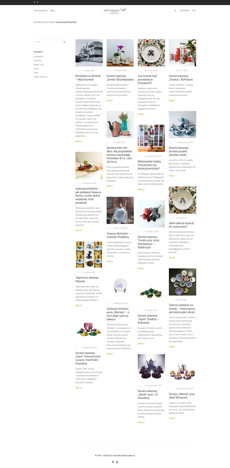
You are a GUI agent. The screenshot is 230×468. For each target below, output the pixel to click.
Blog (52, 11)
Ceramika (37, 61)
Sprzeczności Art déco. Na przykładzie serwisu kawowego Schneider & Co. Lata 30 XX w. (119, 155)
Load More (135, 437)
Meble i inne (39, 65)
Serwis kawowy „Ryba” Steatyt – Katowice (148, 319)
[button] (64, 42)
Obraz (36, 69)
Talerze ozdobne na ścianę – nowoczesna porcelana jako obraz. (182, 309)
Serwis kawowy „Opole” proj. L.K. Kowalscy (148, 395)
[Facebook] (34, 2)
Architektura (38, 57)
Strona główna (40, 11)
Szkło (36, 73)
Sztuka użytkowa (40, 77)
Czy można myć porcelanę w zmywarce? (147, 80)
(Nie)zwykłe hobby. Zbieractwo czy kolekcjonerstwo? (149, 165)
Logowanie (184, 10)
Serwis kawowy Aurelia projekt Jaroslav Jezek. (178, 151)
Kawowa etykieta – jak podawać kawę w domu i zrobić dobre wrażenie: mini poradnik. (88, 195)
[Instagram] (37, 2)
